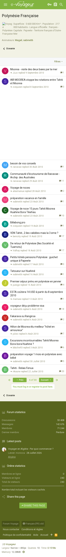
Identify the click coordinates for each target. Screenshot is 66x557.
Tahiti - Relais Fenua (21, 368)
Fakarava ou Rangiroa (22, 316)
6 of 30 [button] (32, 380)
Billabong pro (17, 222)
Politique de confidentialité (17, 534)
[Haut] (51, 535)
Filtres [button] (57, 61)
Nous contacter (11, 529)
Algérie (12, 457)
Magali (18, 40)
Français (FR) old (34, 523)
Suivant (45, 380)
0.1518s (51, 548)
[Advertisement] (33, 125)
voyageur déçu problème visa (27, 305)
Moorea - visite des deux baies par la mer (33, 69)
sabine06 (28, 40)
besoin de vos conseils (23, 163)
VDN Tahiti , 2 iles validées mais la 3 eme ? (34, 232)
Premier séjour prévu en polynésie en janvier (35, 281)
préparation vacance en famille (28, 198)
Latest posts (14, 441)
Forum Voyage (10, 523)
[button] (5, 4)
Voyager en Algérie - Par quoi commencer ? (31, 448)
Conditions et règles (32, 529)
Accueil (44, 534)
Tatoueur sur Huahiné (22, 270)
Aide (35, 534)
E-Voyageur (10, 544)
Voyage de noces (20, 187)
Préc (20, 380)
